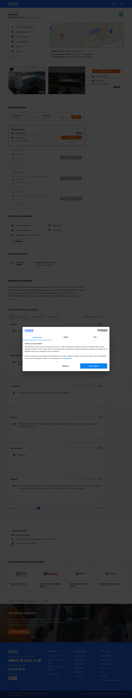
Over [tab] (95, 337)
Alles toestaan (93, 366)
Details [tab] (66, 337)
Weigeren (65, 366)
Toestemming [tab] (37, 337)
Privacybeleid (67, 358)
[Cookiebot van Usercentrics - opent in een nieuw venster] (98, 330)
